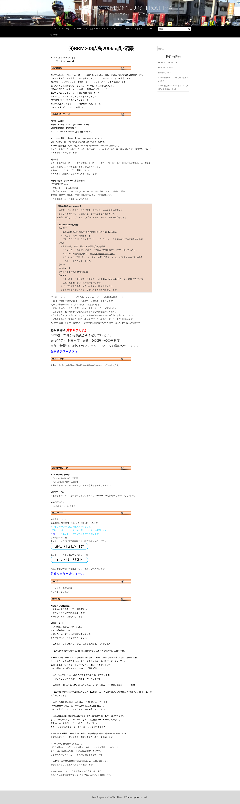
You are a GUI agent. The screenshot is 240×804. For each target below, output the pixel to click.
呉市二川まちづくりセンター (81, 145)
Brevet (106, 29)
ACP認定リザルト (74, 78)
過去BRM (94, 29)
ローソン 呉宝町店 (72, 142)
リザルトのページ (106, 78)
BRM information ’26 (167, 62)
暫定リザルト (71, 82)
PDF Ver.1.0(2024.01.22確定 (65, 482)
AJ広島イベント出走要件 (64, 506)
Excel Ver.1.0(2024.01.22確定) (65, 478)
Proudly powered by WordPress (107, 797)
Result (117, 29)
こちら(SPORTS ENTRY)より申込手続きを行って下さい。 (84, 541)
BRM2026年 (55, 29)
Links (127, 29)
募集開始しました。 (165, 72)
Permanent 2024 (165, 67)
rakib (145, 797)
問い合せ (54, 34)
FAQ (67, 29)
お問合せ (55, 534)
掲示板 (137, 29)
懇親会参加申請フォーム (67, 351)
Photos (149, 29)
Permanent (79, 29)
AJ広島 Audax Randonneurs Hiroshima (120, 8)
